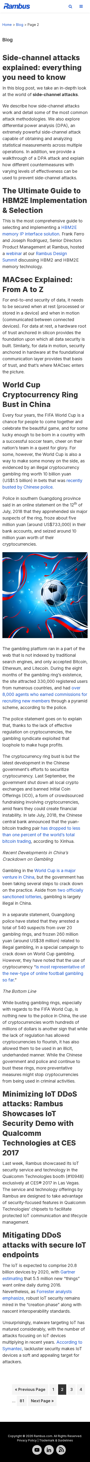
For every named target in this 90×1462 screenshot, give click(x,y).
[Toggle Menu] (81, 6)
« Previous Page (30, 1391)
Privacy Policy (27, 1440)
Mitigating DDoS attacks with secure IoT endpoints (44, 1245)
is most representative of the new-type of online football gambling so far (43, 973)
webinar (14, 253)
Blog (19, 25)
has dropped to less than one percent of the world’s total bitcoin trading (41, 835)
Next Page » (42, 1402)
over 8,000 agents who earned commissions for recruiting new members (44, 694)
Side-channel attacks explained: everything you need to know (42, 67)
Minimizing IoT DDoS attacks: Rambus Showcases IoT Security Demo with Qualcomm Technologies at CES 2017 (39, 1123)
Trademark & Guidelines (56, 1440)
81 (23, 1400)
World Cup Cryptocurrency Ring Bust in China (40, 394)
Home (7, 25)
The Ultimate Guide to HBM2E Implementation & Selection (44, 200)
